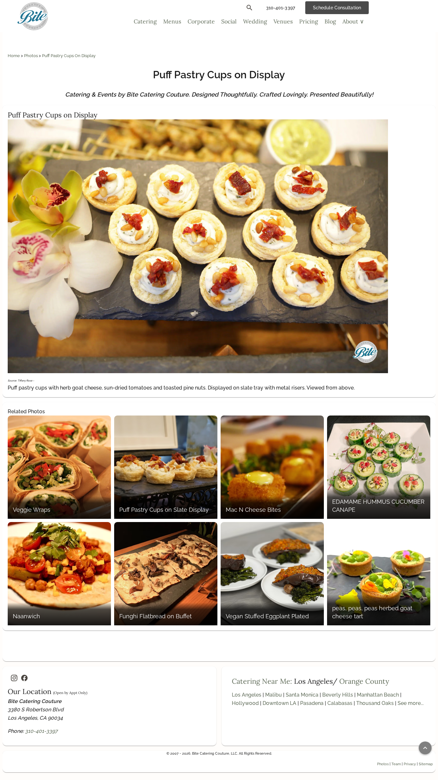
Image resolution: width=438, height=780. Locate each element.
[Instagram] (14, 678)
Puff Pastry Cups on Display (69, 55)
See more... (411, 703)
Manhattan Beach (378, 695)
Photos (31, 55)
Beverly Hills (337, 695)
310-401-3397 (41, 731)
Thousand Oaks (375, 703)
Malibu (273, 695)
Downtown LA (279, 703)
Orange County (364, 681)
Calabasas (339, 703)
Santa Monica (302, 695)
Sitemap (426, 764)
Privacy (410, 764)
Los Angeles (246, 695)
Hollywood (245, 703)
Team (396, 764)
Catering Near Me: (262, 681)
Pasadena (312, 703)
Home (14, 55)
